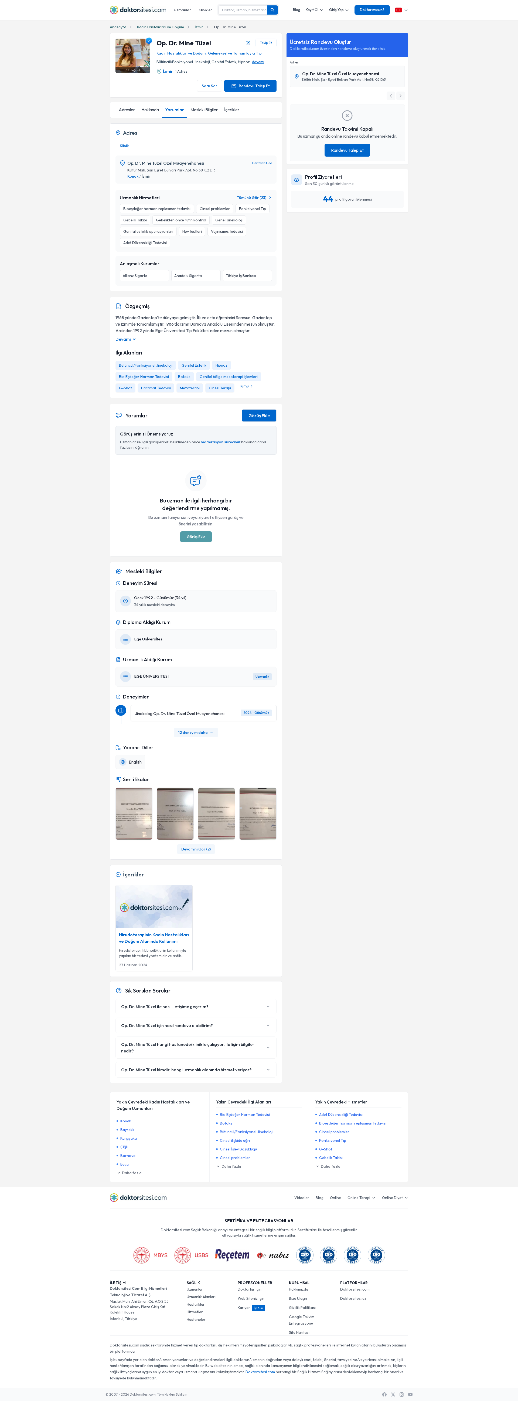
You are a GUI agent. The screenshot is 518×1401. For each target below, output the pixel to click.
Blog (296, 10)
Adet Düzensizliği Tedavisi (341, 1114)
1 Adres (181, 71)
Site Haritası (299, 1332)
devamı (258, 61)
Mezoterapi (190, 388)
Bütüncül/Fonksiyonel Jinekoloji (145, 365)
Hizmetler (195, 1311)
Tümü (244, 386)
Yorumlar (174, 109)
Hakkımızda (298, 1289)
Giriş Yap (336, 10)
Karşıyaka (128, 1138)
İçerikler (231, 109)
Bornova (127, 1155)
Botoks (184, 376)
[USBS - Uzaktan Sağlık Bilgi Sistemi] (191, 1255)
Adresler (127, 109)
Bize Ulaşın (298, 1298)
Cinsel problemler (235, 1157)
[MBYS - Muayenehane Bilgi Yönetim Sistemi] (150, 1255)
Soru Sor (209, 85)
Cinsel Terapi (220, 388)
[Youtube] (410, 1394)
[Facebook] (384, 1394)
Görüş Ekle (259, 415)
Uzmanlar (182, 10)
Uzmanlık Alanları (201, 1296)
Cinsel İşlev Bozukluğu (238, 1149)
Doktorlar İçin (249, 1289)
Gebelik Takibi (331, 1157)
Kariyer (251, 1307)
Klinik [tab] (124, 145)
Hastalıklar (196, 1304)
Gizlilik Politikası (302, 1307)
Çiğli (124, 1147)
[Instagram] (402, 1394)
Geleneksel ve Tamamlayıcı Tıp (235, 53)
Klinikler (205, 10)
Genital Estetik (194, 365)
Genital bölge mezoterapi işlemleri (229, 376)
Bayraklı (127, 1129)
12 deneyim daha (193, 732)
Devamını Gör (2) (196, 849)
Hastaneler (196, 1319)
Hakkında (150, 109)
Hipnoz (221, 365)
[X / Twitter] (393, 1394)
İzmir (199, 27)
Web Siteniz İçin (251, 1298)
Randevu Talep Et (254, 85)
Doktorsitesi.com (355, 1289)
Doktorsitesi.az (353, 1298)
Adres (294, 62)
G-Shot (125, 388)
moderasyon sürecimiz (221, 442)
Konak (132, 176)
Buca (124, 1164)
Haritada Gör (262, 163)
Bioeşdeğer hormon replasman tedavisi (352, 1123)
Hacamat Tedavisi (156, 388)
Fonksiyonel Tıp (332, 1140)
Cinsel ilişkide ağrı (235, 1140)
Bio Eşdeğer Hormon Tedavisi (144, 376)
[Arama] (272, 10)
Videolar (301, 1197)
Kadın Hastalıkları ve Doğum (160, 27)
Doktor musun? (372, 10)
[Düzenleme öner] (248, 43)
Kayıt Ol (312, 10)
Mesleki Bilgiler (204, 109)
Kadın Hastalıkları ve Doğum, (181, 53)
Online (335, 1197)
